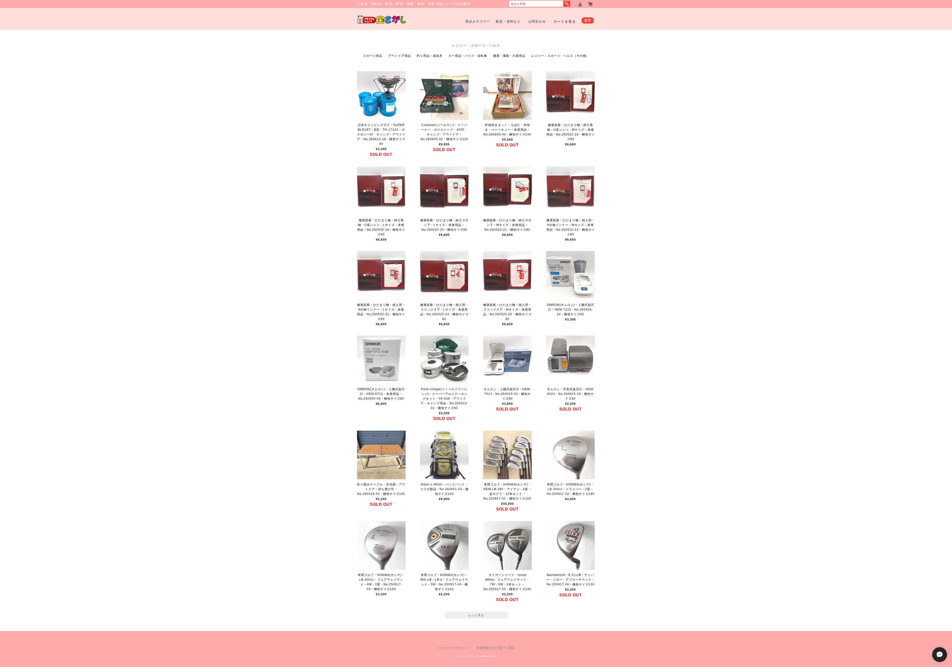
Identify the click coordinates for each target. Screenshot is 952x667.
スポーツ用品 (372, 56)
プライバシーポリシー (453, 648)
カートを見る (565, 21)
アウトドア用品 (399, 56)
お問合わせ (537, 21)
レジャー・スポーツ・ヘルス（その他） (560, 56)
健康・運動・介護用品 (509, 56)
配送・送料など (508, 21)
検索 (566, 4)
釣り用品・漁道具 (430, 56)
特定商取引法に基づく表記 (495, 648)
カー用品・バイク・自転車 (467, 56)
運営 (587, 20)
